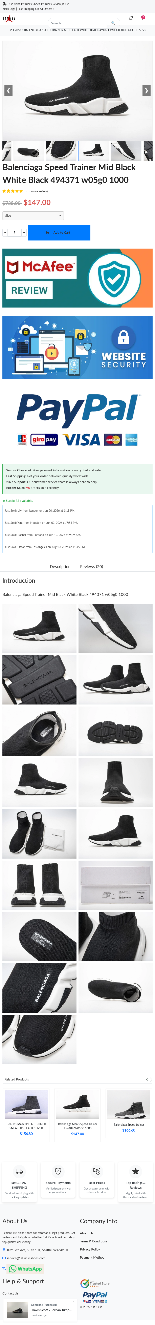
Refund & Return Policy (18, 1309)
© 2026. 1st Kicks (91, 1307)
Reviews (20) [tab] (91, 567)
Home (16, 30)
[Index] (131, 18)
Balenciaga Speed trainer (129, 1124)
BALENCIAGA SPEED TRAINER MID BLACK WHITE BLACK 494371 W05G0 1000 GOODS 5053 (85, 30)
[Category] (150, 18)
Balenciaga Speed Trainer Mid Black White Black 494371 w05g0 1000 (65, 595)
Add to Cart (61, 232)
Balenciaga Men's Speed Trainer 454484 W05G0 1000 (77, 1126)
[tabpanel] (26, 1117)
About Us (86, 1233)
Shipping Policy (13, 1301)
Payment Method (92, 1257)
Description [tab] (60, 567)
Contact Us (10, 1293)
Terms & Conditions (94, 1241)
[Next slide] (151, 1079)
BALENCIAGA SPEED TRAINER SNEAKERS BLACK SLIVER (26, 1126)
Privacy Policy (90, 1249)
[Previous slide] (147, 1079)
